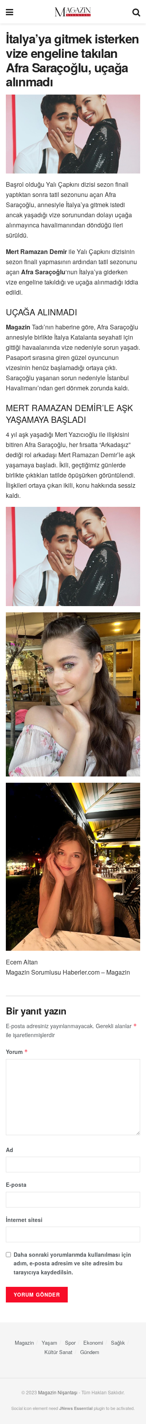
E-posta (16, 1184)
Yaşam (49, 1342)
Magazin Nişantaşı (57, 1392)
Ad (9, 1150)
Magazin (24, 1342)
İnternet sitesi (24, 1220)
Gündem (89, 1352)
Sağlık (118, 1342)
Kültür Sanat (58, 1352)
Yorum (17, 1051)
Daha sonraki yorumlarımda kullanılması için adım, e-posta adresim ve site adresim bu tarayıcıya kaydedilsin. (72, 1263)
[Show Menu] (9, 11)
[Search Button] (136, 11)
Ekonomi (93, 1342)
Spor (70, 1342)
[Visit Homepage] (72, 12)
